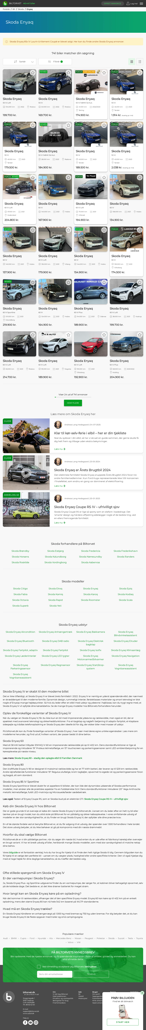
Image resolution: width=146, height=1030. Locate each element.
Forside (6, 9)
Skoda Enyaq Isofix (90, 650)
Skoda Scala (125, 600)
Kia (51, 938)
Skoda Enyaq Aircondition (20, 632)
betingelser (91, 966)
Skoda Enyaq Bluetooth (20, 641)
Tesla (130, 938)
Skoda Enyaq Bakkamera (90, 632)
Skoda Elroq (55, 588)
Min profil (96, 994)
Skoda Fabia (20, 594)
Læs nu (58, 449)
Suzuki (121, 938)
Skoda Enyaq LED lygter (55, 656)
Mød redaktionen (59, 996)
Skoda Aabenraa (90, 562)
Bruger (95, 992)
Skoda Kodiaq (125, 594)
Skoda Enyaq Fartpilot (55, 650)
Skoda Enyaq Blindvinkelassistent (125, 634)
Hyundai (42, 938)
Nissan (78, 938)
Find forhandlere (59, 1003)
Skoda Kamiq (55, 594)
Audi (5, 938)
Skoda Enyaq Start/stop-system (90, 667)
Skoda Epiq (125, 588)
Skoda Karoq (90, 594)
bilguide (13, 852)
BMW (14, 938)
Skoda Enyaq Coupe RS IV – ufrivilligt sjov (86, 507)
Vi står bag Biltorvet (60, 994)
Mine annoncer (98, 1001)
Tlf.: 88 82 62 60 (29, 1005)
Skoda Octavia (20, 600)
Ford (32, 938)
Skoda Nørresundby (90, 556)
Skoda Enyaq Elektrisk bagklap (90, 643)
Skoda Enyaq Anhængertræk (55, 632)
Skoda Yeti (55, 605)
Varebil (81, 996)
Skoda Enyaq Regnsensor (55, 665)
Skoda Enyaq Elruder (126, 641)
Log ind (133, 3)
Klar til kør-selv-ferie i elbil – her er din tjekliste (90, 433)
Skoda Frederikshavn (126, 551)
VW (79, 942)
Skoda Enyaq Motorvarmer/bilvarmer (90, 658)
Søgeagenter (97, 996)
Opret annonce (112, 3)
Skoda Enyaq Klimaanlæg (125, 650)
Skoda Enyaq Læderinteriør (20, 656)
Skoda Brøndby (20, 551)
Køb (80, 992)
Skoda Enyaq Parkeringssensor (20, 667)
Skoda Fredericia (90, 551)
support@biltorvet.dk (31, 1011)
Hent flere (73, 403)
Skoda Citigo (20, 588)
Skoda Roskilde (20, 562)
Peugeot (89, 938)
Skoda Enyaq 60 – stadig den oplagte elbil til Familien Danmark (48, 758)
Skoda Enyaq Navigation (126, 656)
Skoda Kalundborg (55, 556)
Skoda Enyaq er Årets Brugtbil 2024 (82, 470)
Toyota (139, 938)
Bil (14, 9)
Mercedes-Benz (63, 938)
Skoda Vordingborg (55, 562)
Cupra (23, 938)
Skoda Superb (20, 605)
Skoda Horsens (20, 556)
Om (54, 992)
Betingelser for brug (60, 1001)
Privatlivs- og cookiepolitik (63, 998)
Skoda (21, 9)
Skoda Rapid (55, 600)
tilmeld (91, 974)
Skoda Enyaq (90, 588)
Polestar (101, 938)
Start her (122, 1022)
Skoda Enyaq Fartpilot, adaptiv (20, 650)
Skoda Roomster (90, 600)
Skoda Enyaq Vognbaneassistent (126, 667)
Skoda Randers (125, 556)
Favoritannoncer (98, 998)
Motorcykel (82, 998)
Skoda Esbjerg (55, 551)
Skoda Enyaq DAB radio (55, 641)
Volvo (70, 942)
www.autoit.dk (28, 1013)
